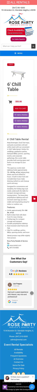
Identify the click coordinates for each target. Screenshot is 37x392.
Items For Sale (18, 365)
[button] (5, 293)
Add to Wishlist (22, 115)
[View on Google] (10, 285)
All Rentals (18, 349)
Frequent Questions (18, 356)
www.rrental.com (15, 245)
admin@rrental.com (18, 340)
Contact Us (18, 362)
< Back (10, 64)
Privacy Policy (18, 368)
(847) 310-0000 (18, 8)
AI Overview (18, 359)
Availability (18, 353)
